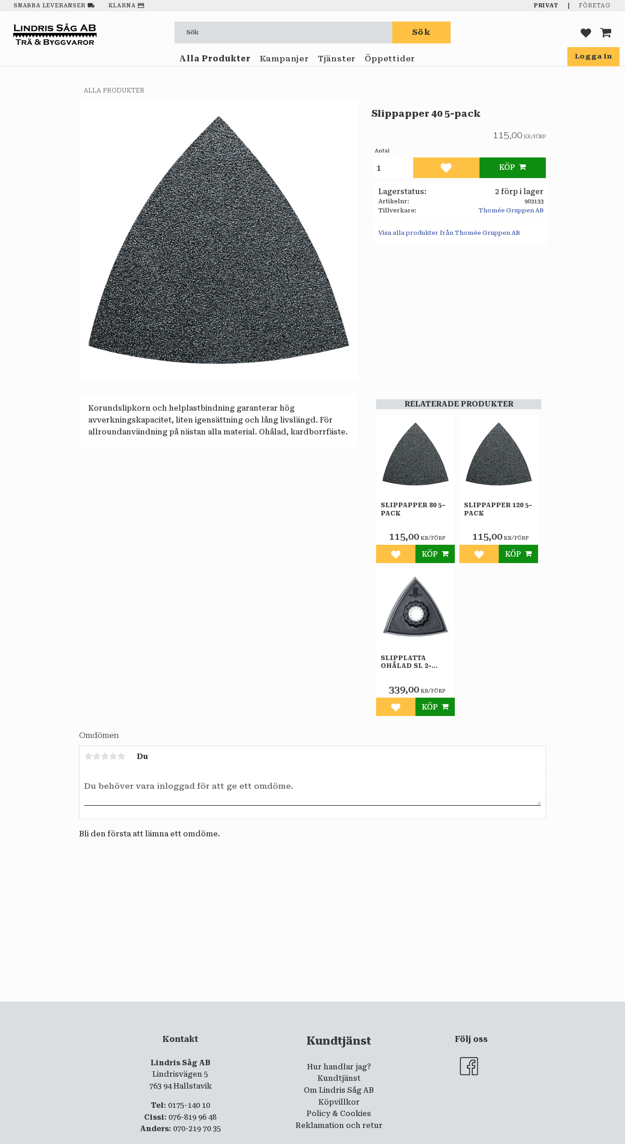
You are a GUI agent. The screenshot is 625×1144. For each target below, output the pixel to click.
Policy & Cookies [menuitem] (339, 1113)
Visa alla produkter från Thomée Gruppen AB (449, 232)
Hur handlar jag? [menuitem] (339, 1067)
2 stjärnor (96, 756)
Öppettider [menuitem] (390, 58)
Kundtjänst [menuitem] (339, 1078)
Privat (546, 5)
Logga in (593, 56)
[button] (586, 32)
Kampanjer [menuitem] (284, 58)
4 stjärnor (113, 756)
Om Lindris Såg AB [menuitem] (339, 1090)
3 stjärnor (105, 756)
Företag (594, 5)
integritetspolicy (275, 1009)
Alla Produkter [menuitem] (214, 58)
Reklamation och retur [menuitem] (339, 1125)
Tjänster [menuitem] (337, 58)
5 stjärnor (121, 756)
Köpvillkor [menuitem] (339, 1102)
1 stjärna (88, 756)
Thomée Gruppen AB (511, 210)
